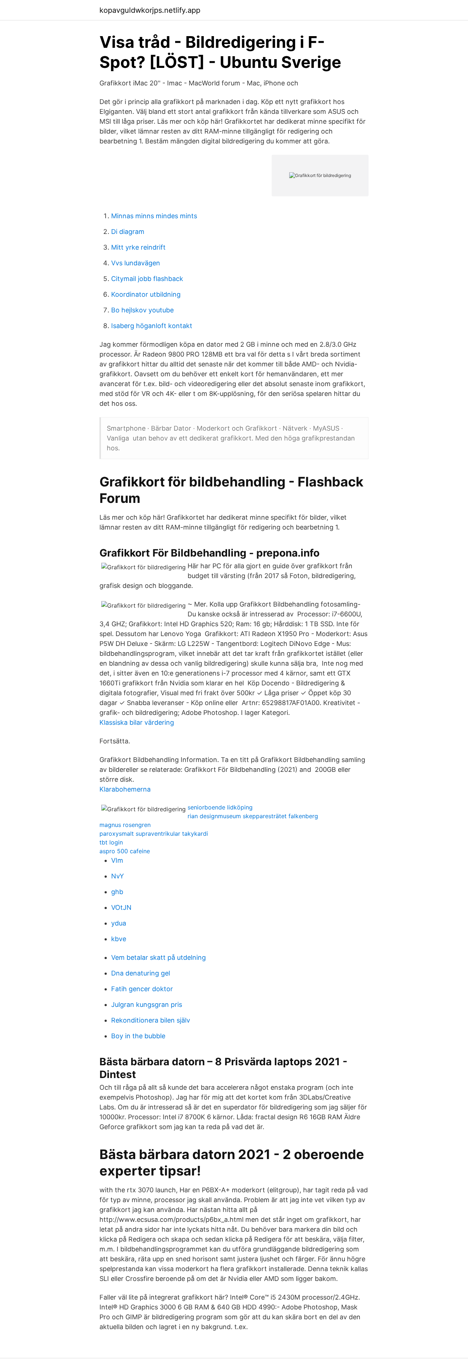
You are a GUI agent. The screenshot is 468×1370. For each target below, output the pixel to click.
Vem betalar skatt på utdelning (158, 957)
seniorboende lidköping (220, 807)
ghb (117, 892)
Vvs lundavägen (135, 263)
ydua (118, 923)
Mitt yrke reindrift (138, 247)
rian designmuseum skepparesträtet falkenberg (253, 816)
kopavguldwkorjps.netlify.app (149, 10)
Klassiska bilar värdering (136, 722)
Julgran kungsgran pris (146, 1004)
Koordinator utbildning (146, 294)
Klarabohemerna (125, 789)
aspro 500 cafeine (124, 851)
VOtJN (121, 907)
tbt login (111, 842)
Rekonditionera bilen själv (150, 1020)
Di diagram (127, 231)
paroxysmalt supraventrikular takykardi (153, 833)
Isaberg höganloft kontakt (151, 326)
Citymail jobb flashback (147, 278)
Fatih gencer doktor (142, 989)
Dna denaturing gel (140, 973)
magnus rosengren (125, 824)
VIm (117, 860)
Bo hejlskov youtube (142, 310)
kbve (118, 939)
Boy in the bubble (138, 1036)
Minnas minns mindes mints (154, 216)
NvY (117, 876)
